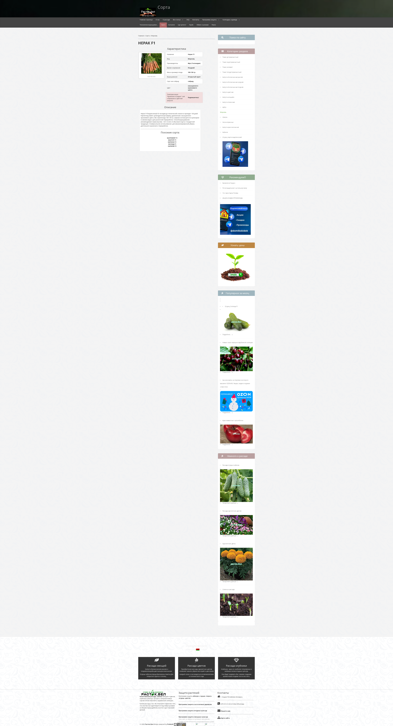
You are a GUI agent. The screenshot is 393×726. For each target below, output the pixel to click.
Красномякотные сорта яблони (232, 420)
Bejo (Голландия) (194, 63)
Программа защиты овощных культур (193, 717)
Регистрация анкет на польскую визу (234, 188)
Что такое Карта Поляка (230, 193)
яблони (196, 696)
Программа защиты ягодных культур (193, 711)
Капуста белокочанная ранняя (232, 77)
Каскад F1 (172, 144)
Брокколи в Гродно (228, 183)
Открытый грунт (194, 77)
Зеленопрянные (228, 122)
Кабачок (225, 132)
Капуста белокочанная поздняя (232, 87)
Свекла (224, 117)
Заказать (196, 683)
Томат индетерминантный (231, 62)
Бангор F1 (172, 140)
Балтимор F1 (172, 138)
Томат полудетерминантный (231, 72)
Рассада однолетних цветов (231, 511)
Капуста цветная (227, 92)
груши (202, 696)
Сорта (147, 36)
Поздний (191, 68)
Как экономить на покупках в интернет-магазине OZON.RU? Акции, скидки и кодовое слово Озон (235, 383)
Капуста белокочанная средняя (232, 82)
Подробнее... (227, 334)
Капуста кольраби (228, 97)
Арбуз (224, 107)
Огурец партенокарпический (232, 137)
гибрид (190, 81)
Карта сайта (225, 718)
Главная (141, 36)
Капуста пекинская (228, 102)
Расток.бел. (149, 724)
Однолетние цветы (228, 544)
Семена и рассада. (228, 589)
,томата (208, 696)
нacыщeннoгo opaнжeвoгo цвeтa (193, 88)
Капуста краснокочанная (230, 127)
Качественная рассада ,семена (151, 696)
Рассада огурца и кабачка (230, 465)
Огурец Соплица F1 (231, 306)
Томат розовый (227, 67)
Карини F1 (172, 142)
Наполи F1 (172, 146)
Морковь (154, 36)
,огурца (181, 698)
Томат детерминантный (230, 57)
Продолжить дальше (230, 503)
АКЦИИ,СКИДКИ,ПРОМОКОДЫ (232, 198)
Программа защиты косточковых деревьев (195, 704)
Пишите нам (225, 711)
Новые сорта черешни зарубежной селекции (237, 342)
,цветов (187, 698)
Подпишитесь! (193, 97)
